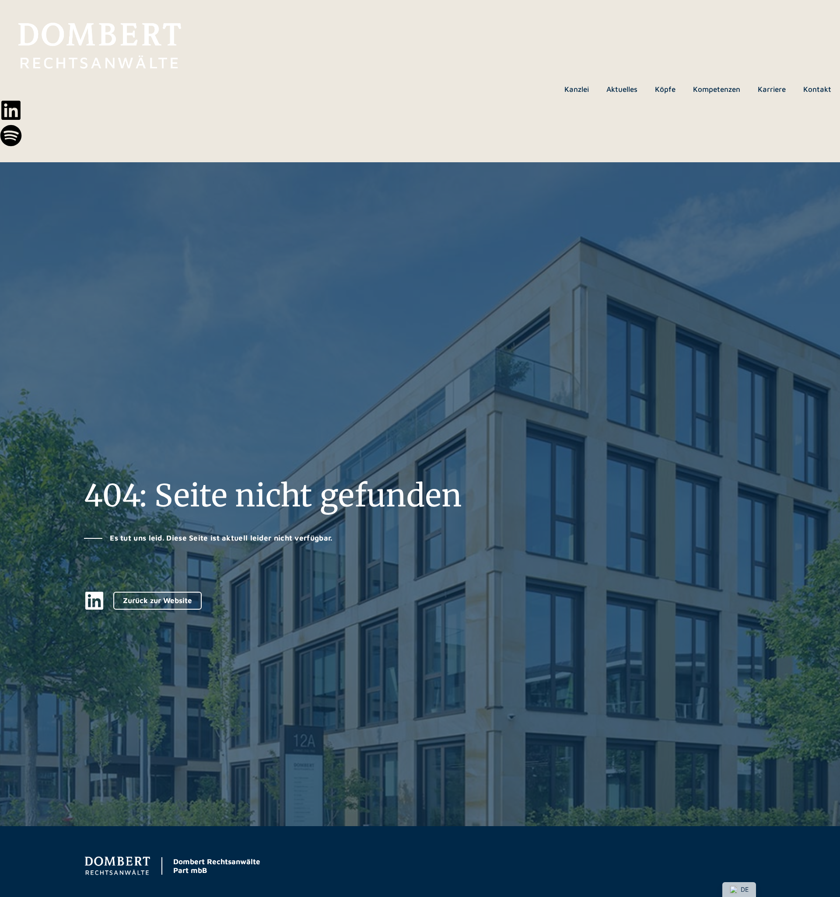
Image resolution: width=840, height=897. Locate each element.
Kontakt (817, 89)
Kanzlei (576, 89)
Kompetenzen (716, 89)
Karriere (772, 89)
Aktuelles (621, 89)
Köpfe (665, 89)
